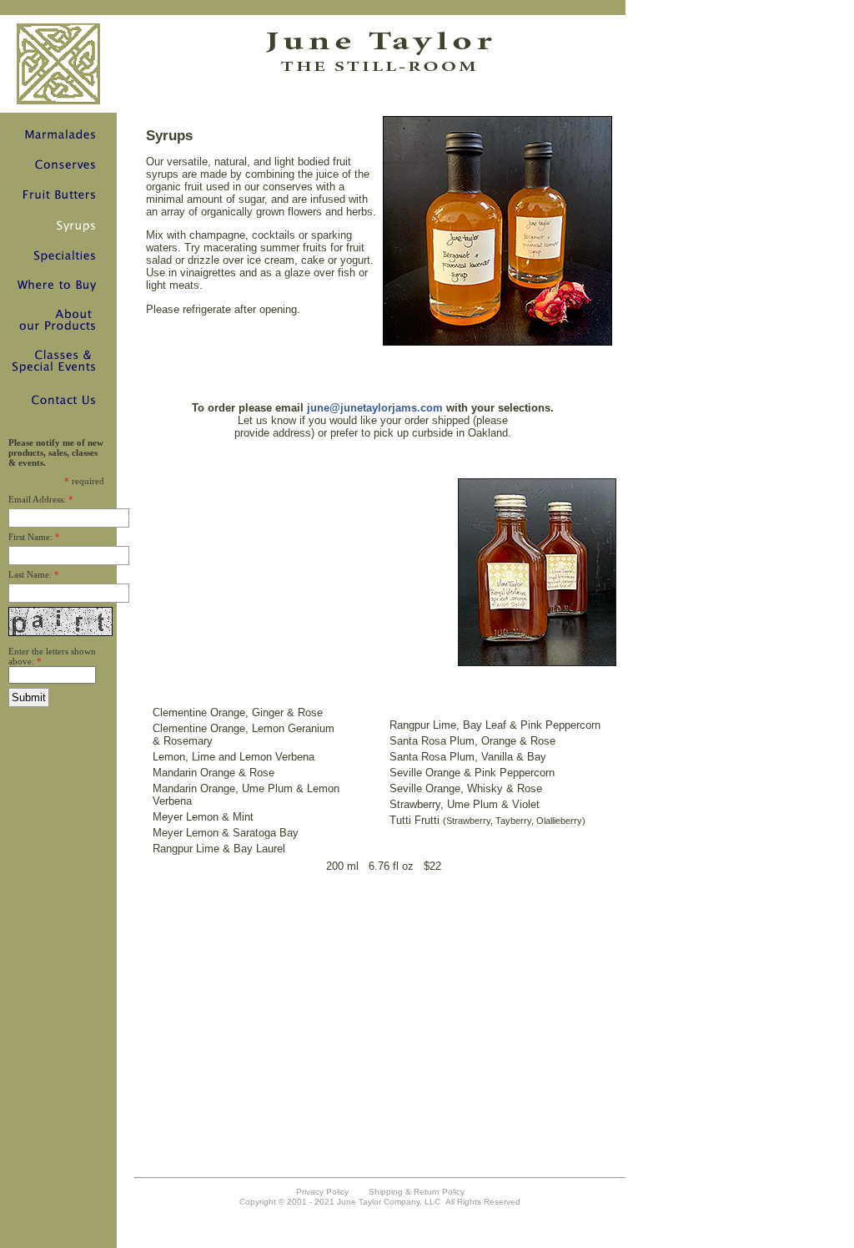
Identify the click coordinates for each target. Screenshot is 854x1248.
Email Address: (37, 499)
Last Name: (30, 574)
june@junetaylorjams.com (373, 408)
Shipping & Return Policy (417, 1191)
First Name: (30, 537)
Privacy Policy (322, 1191)
